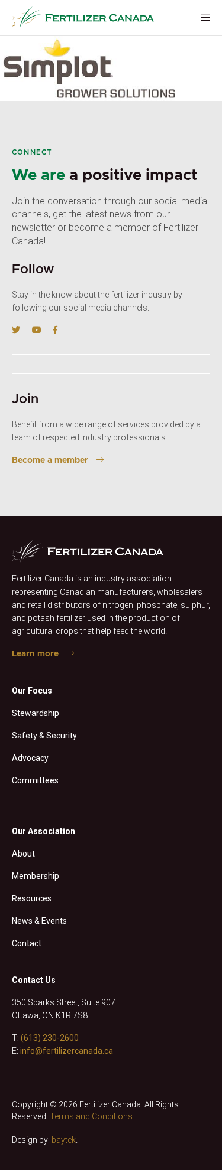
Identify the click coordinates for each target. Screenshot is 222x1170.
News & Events (39, 921)
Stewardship (35, 713)
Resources (32, 898)
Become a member (50, 460)
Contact (26, 943)
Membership (35, 876)
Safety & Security (44, 735)
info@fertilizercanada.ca (66, 1050)
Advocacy (30, 758)
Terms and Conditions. (92, 1116)
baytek (64, 1140)
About (23, 853)
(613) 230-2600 (50, 1037)
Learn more (35, 654)
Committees (35, 780)
